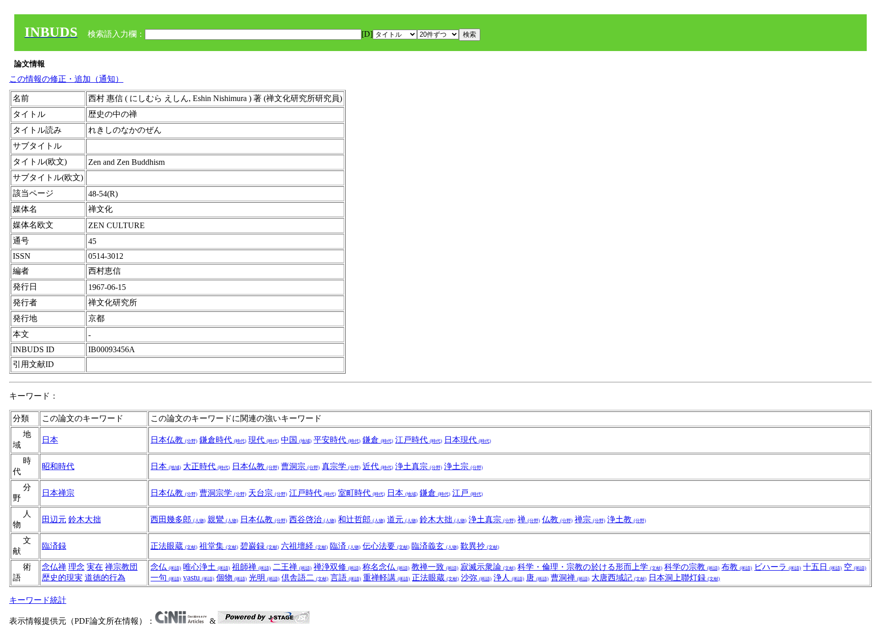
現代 (263, 439)
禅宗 (590, 519)
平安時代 (337, 439)
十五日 (822, 566)
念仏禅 (54, 566)
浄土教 (626, 519)
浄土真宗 (418, 466)
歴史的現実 (62, 577)
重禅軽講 (386, 577)
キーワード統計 (37, 600)
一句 (165, 577)
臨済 (345, 546)
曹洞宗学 (222, 492)
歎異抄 (479, 546)
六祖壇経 (304, 546)
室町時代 (361, 492)
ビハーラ (777, 566)
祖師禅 (251, 566)
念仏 (165, 566)
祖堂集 (218, 546)
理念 (76, 566)
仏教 (557, 519)
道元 (402, 519)
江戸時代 (418, 439)
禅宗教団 (121, 566)
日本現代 (467, 439)
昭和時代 (58, 466)
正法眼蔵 (173, 546)
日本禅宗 (58, 492)
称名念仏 (385, 566)
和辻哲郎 (361, 519)
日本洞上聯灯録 (684, 577)
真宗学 (341, 466)
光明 (264, 577)
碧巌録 (259, 546)
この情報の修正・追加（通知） (66, 79)
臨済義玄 (434, 546)
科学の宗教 (691, 566)
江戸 (467, 492)
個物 (231, 577)
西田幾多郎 (177, 519)
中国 (296, 439)
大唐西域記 (618, 577)
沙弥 (476, 577)
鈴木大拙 (84, 519)
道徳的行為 (105, 577)
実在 (95, 566)
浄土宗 (463, 466)
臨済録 (54, 546)
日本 (50, 439)
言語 (345, 577)
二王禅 (292, 566)
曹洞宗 (300, 466)
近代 (377, 466)
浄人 (509, 577)
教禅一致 (434, 566)
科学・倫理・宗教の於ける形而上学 (589, 566)
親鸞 (223, 519)
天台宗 (267, 492)
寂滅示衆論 (487, 566)
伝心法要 (385, 546)
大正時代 (206, 466)
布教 (736, 566)
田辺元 (54, 519)
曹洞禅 (570, 577)
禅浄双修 (337, 566)
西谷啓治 (312, 519)
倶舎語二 (304, 577)
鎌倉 (377, 439)
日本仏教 (173, 439)
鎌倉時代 (222, 439)
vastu (198, 577)
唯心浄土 (206, 566)
